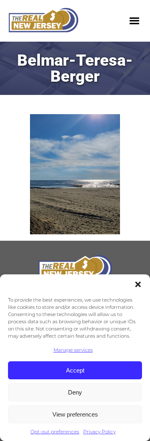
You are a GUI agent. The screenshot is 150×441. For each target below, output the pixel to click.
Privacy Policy (99, 432)
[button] (138, 284)
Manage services (73, 350)
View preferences (75, 414)
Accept (75, 370)
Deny (75, 392)
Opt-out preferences (54, 432)
